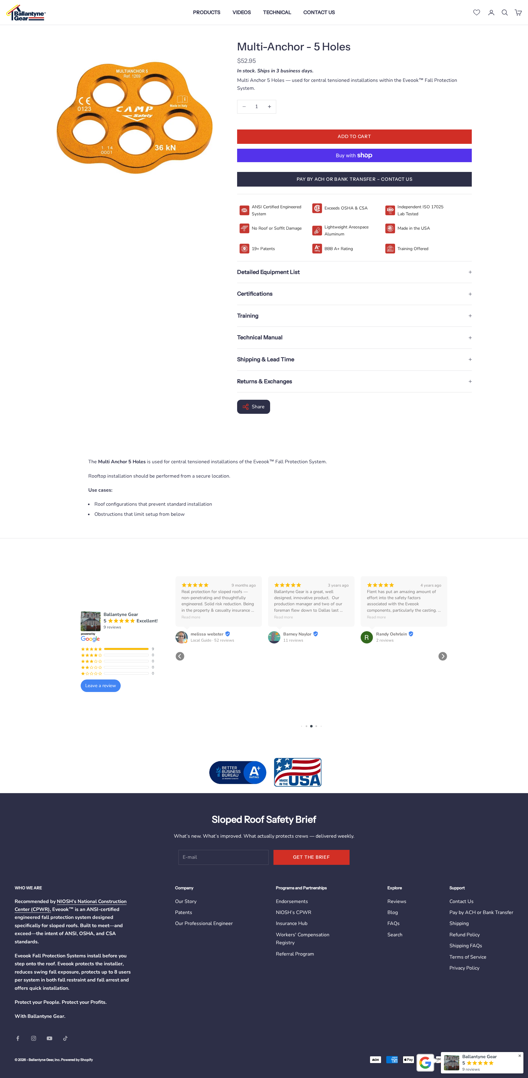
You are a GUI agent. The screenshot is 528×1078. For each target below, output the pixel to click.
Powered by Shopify (77, 1060)
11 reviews (293, 640)
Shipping (459, 923)
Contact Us (461, 901)
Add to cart (354, 136)
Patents (183, 912)
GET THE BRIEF (311, 857)
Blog (392, 912)
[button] (180, 656)
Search (394, 934)
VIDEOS (242, 12)
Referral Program (295, 954)
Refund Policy (464, 934)
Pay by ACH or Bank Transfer (481, 912)
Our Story (185, 901)
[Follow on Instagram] (34, 1038)
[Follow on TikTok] (65, 1038)
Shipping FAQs (465, 945)
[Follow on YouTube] (49, 1038)
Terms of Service (467, 957)
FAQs (393, 923)
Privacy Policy (464, 968)
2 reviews (385, 640)
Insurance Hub (291, 923)
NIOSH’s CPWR (293, 912)
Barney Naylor (297, 634)
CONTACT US (319, 12)
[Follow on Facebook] (18, 1038)
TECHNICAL (277, 12)
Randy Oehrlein (391, 634)
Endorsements (292, 901)
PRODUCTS (206, 12)
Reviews (396, 901)
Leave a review (100, 686)
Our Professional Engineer (204, 923)
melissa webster (207, 634)
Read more (191, 617)
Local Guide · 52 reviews (212, 640)
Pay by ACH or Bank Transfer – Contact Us (355, 179)
